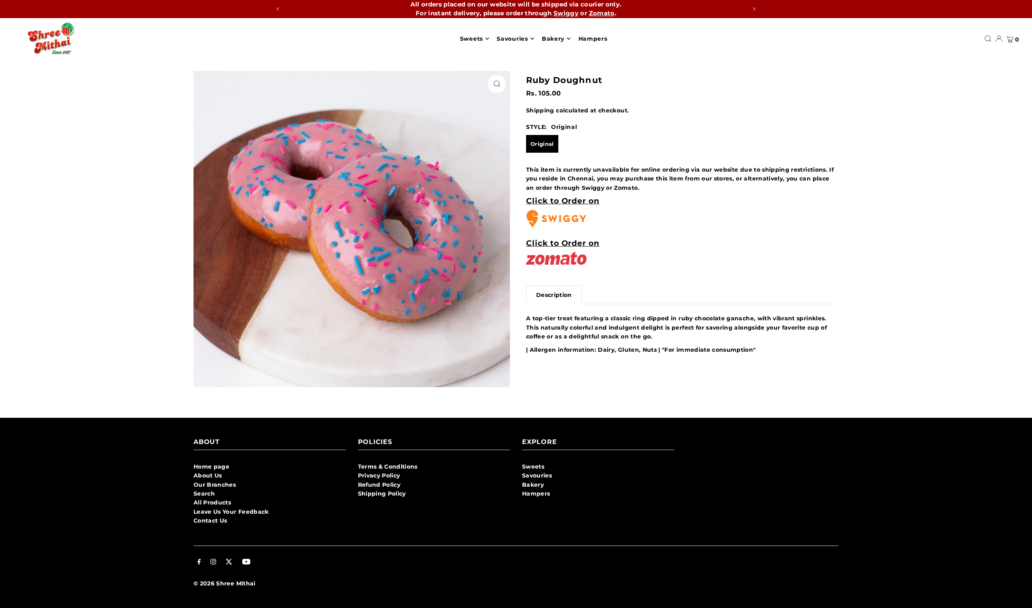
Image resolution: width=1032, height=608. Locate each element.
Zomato (602, 13)
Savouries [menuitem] (512, 38)
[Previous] (278, 9)
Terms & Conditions (388, 466)
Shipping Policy (382, 493)
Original (542, 144)
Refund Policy (379, 484)
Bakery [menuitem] (553, 38)
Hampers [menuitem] (593, 38)
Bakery (533, 484)
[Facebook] (199, 562)
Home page (211, 466)
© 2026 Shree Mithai (225, 583)
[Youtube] (246, 562)
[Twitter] (229, 562)
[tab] (554, 294)
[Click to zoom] (497, 84)
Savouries (537, 475)
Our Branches (215, 484)
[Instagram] (213, 562)
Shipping (540, 110)
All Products (212, 502)
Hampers (536, 493)
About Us (208, 475)
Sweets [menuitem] (471, 38)
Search (204, 493)
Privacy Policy (379, 475)
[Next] (754, 9)
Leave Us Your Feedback (231, 511)
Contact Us (210, 520)
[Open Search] (988, 38)
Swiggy (565, 13)
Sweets (533, 466)
